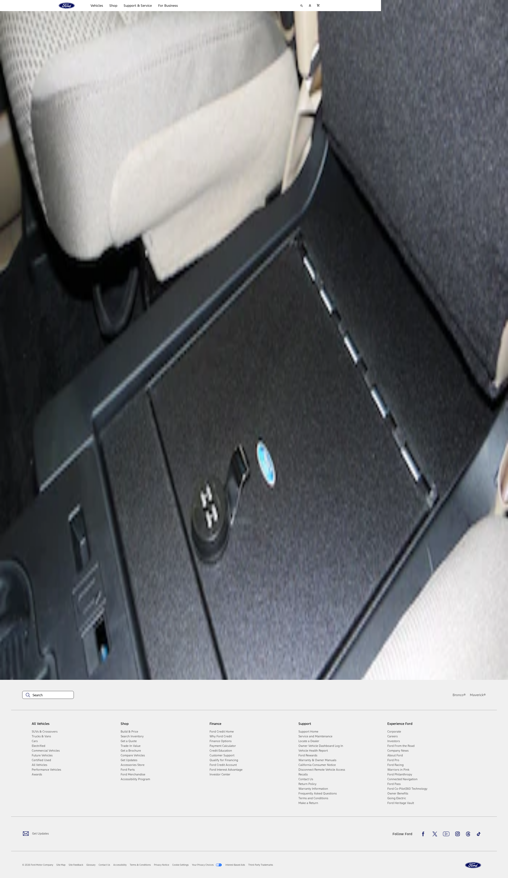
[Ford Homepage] (473, 865)
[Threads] (468, 834)
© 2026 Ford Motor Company (37, 865)
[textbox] (48, 695)
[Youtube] (446, 834)
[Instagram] (457, 834)
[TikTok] (478, 834)
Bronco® (459, 695)
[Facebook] (424, 834)
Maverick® (478, 695)
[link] (60, 865)
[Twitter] (434, 834)
